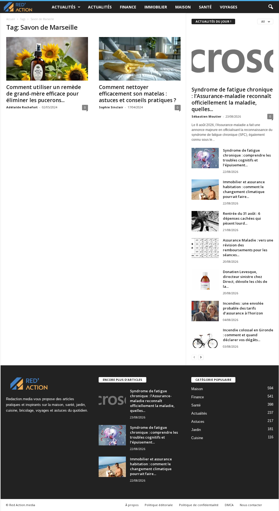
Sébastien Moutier (206, 116)
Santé (205, 7)
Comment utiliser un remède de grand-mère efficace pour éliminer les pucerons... (43, 94)
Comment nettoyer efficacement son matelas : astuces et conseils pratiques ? (137, 94)
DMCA (229, 505)
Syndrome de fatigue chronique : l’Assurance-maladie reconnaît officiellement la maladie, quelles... (232, 99)
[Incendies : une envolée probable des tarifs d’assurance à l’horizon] (205, 311)
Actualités (63, 7)
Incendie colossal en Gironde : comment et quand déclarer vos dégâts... (248, 335)
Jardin (196, 430)
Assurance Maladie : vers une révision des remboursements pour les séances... (248, 247)
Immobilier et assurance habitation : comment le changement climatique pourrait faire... (244, 189)
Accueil (10, 19)
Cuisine (197, 438)
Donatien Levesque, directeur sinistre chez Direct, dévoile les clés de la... (245, 279)
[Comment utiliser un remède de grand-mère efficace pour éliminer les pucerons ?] (47, 59)
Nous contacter (251, 505)
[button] (271, 7)
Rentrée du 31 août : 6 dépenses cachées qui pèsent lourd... (242, 218)
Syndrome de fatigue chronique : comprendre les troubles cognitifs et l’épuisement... (247, 157)
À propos (131, 505)
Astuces (197, 422)
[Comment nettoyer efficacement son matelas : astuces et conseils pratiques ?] (140, 59)
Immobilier (155, 7)
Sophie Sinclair (111, 107)
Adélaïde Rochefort (22, 107)
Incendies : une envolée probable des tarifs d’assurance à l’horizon (243, 308)
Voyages (228, 7)
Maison (183, 7)
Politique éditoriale (159, 505)
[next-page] (201, 357)
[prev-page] (194, 357)
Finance (128, 7)
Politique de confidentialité (199, 505)
